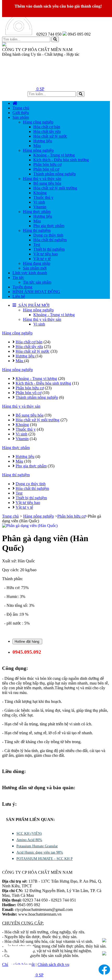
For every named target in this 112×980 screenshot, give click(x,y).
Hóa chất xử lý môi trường (37, 420)
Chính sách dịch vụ (53, 964)
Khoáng (22, 424)
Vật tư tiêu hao (28, 502)
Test (19, 493)
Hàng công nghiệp (17, 333)
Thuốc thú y (26, 429)
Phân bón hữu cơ (30, 388)
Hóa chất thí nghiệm (32, 488)
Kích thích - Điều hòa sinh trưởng (43, 383)
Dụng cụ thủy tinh (31, 483)
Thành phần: (12, 578)
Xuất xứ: (10, 561)
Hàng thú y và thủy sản (42, 319)
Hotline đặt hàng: (27, 641)
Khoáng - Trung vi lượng (54, 314)
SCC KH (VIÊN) (29, 834)
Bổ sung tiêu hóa (29, 415)
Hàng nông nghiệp (38, 310)
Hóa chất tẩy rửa (29, 346)
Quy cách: (11, 570)
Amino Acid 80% (29, 840)
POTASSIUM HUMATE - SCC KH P (44, 859)
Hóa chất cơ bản (29, 342)
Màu (20, 361)
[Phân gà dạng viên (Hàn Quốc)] (56, 525)
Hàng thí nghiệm (16, 475)
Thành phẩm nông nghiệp (37, 397)
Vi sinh (39, 324)
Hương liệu (25, 356)
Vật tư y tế (24, 507)
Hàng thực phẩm (16, 447)
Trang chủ (10, 516)
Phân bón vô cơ (28, 392)
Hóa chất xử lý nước (32, 351)
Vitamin (22, 438)
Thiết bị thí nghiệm (31, 498)
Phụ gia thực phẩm (31, 466)
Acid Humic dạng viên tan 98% (39, 852)
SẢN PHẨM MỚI (33, 305)
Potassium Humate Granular (37, 846)
